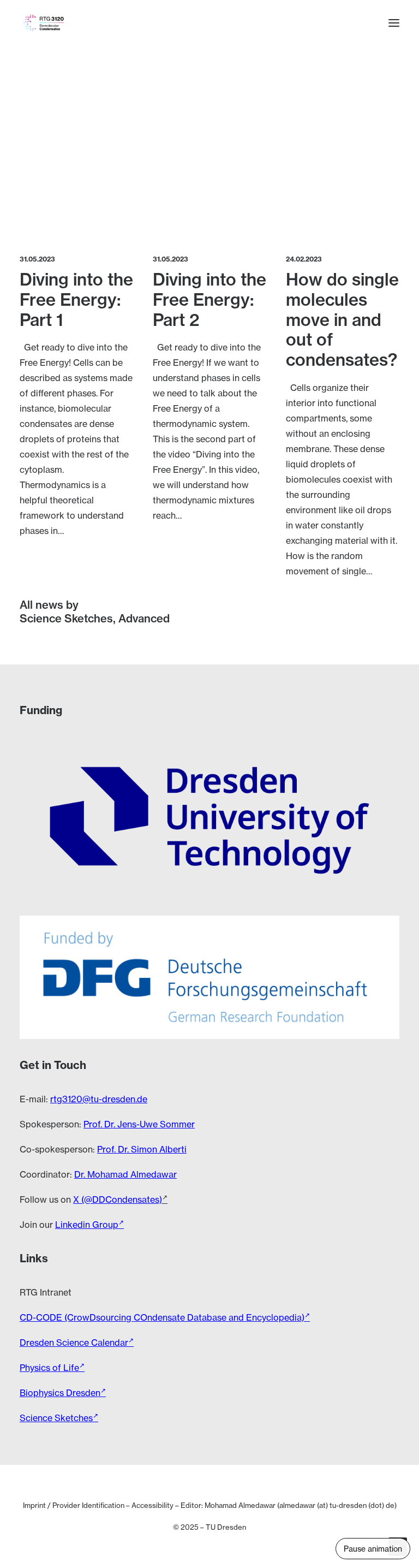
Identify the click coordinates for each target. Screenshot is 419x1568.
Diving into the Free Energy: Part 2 (209, 299)
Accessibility (152, 1505)
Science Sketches (66, 618)
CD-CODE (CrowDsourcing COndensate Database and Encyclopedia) (162, 1317)
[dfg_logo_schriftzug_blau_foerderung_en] (209, 977)
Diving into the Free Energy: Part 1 (76, 299)
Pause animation (373, 1548)
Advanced (144, 618)
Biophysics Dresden (60, 1392)
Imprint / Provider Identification (73, 1505)
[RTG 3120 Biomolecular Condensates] (44, 23)
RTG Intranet (45, 1292)
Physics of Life (49, 1367)
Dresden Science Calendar (74, 1342)
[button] (394, 23)
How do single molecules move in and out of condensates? (342, 319)
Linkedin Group (86, 1224)
